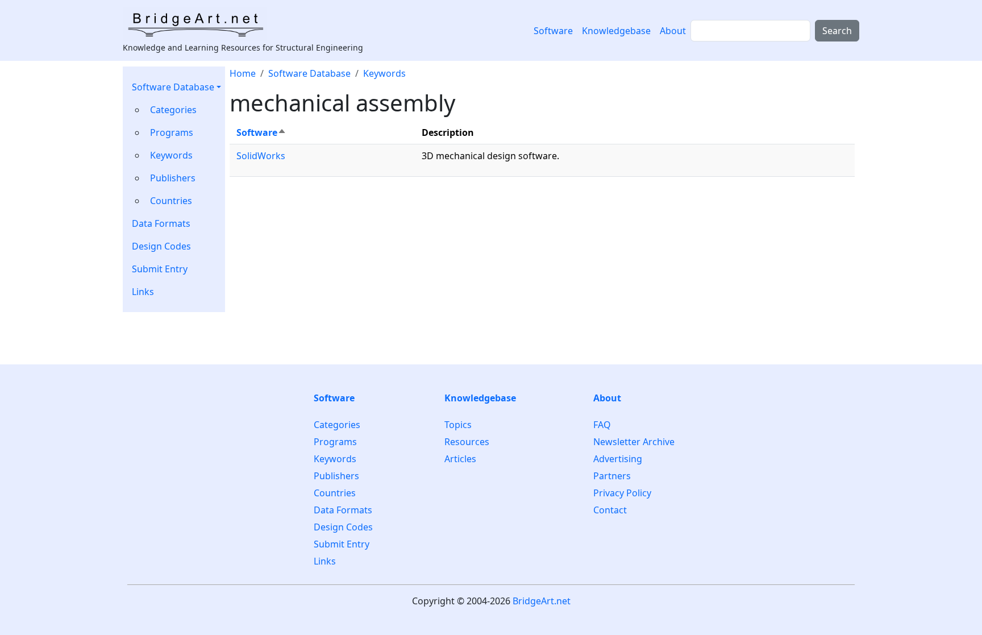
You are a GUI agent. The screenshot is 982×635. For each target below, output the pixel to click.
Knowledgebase (616, 30)
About (673, 30)
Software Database (173, 87)
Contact (610, 510)
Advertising (617, 459)
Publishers (172, 178)
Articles (460, 459)
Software (553, 30)
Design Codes (161, 246)
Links (143, 291)
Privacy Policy (622, 493)
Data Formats (161, 223)
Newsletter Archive (634, 441)
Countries (171, 200)
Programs (171, 132)
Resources (466, 441)
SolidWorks (260, 156)
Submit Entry (160, 269)
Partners (612, 476)
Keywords (171, 155)
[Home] (199, 24)
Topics (458, 425)
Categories (173, 109)
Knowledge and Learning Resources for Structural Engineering (243, 47)
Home (243, 73)
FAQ (602, 425)
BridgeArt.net (542, 601)
